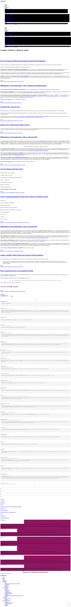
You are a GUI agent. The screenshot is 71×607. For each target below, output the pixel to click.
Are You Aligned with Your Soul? (11, 169)
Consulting (7, 591)
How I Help (5, 587)
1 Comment (7, 102)
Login (4, 597)
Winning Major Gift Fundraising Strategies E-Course (14, 595)
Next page (6, 295)
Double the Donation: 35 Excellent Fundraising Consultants (10, 506)
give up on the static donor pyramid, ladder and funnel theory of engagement (15, 153)
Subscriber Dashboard (9, 602)
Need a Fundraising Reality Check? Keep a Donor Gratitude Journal (24, 196)
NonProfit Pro (2, 508)
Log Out (6, 604)
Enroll (4, 578)
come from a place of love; (37, 96)
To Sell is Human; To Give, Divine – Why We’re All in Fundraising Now (38, 91)
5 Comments (8, 222)
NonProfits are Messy (4, 510)
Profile (6, 601)
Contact (6, 585)
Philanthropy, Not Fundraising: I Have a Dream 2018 (18, 137)
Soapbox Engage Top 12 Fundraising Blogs (8, 512)
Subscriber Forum (8, 603)
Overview (6, 588)
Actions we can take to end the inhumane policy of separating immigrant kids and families (33, 116)
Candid (1, 504)
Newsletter (4, 580)
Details (1, 80)
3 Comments (8, 251)
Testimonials (7, 584)
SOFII (1, 514)
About (4, 581)
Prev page (2, 295)
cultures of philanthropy (23, 69)
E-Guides (6, 594)
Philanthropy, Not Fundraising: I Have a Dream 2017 (18, 226)
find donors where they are (19, 154)
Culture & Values (14, 81)
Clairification (3, 575)
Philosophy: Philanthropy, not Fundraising (12, 583)
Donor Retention (19, 222)
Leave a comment (9, 164)
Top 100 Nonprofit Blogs (4, 517)
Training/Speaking (8, 592)
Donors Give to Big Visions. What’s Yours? (15, 125)
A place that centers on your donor (51, 96)
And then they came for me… (10, 107)
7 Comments (9, 192)
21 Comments (7, 120)
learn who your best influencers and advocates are (19, 157)
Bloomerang (2, 502)
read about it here (48, 89)
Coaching (6, 589)
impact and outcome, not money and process (25, 97)
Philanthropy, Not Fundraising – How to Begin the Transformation (23, 85)
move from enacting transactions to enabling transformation (37, 150)
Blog (3, 579)
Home (4, 577)
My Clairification (8, 598)
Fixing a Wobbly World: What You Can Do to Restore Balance (21, 255)
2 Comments (8, 81)
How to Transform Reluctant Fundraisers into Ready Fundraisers (23, 61)
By (20, 81)
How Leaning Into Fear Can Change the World (16, 271)
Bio (5, 582)
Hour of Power (7, 590)
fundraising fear (26, 76)
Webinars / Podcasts (8, 593)
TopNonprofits (3, 516)
